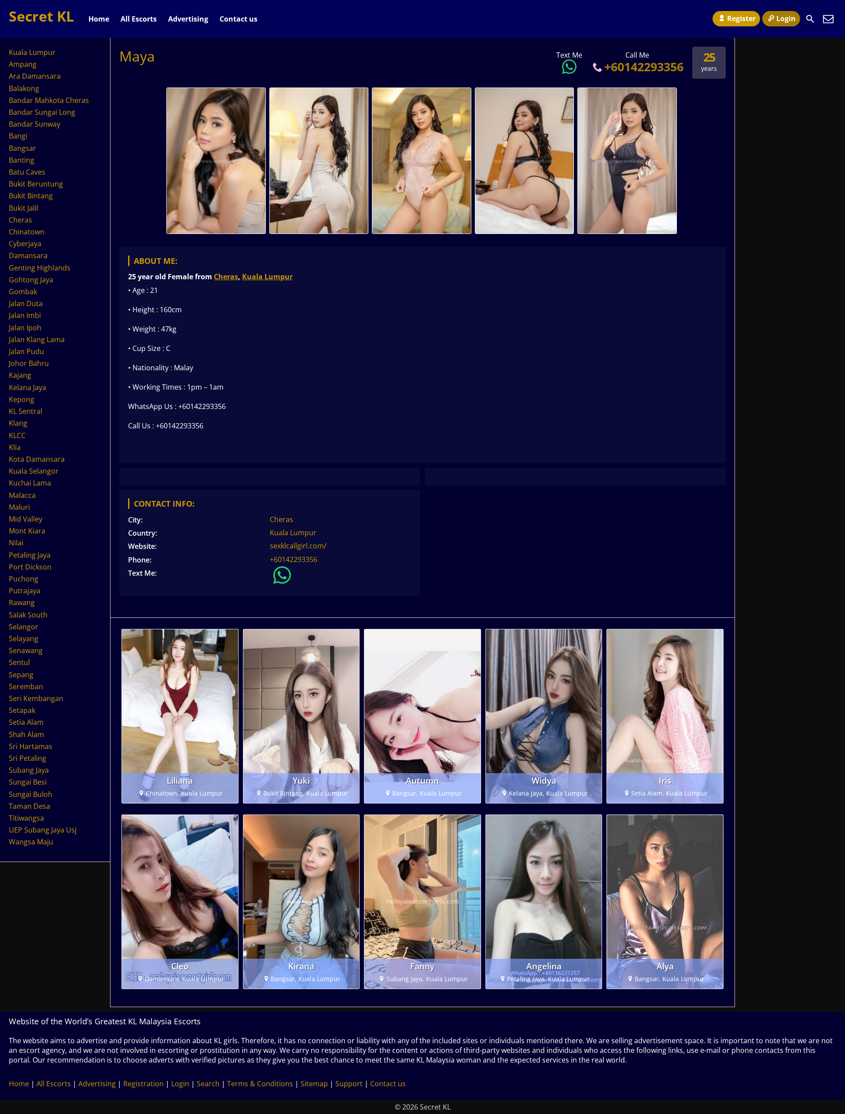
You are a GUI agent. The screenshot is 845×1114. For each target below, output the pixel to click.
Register (741, 18)
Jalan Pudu (26, 351)
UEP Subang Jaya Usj (43, 830)
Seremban (26, 686)
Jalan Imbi (25, 315)
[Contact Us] (828, 19)
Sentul (19, 662)
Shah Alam (26, 734)
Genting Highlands (39, 268)
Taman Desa (29, 806)
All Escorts (139, 19)
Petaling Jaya (30, 555)
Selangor (23, 627)
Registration (143, 1083)
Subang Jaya (29, 770)
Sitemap (314, 1083)
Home (98, 19)
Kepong (21, 399)
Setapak (22, 710)
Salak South (28, 615)
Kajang (20, 375)
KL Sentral (25, 411)
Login (786, 18)
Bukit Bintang (31, 196)
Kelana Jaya (27, 387)
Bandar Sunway (34, 124)
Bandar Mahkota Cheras (49, 100)
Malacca (22, 495)
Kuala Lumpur (267, 276)
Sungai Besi (28, 782)
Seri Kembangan (36, 698)
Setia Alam (26, 722)
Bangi (18, 136)
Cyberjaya (25, 243)
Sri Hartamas (30, 746)
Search (208, 1083)
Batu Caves (27, 172)
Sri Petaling (27, 758)
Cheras (226, 276)
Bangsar (22, 148)
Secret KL (41, 16)
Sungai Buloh (30, 794)
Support (349, 1083)
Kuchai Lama (30, 483)
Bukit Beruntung (36, 184)
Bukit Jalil (23, 208)
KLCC (17, 435)
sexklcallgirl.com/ (298, 546)
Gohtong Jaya (31, 280)
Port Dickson (30, 567)
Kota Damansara (37, 459)
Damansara (28, 255)
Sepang (21, 674)
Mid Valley (25, 519)
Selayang (23, 638)
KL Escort (144, 442)
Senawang (26, 650)
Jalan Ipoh (25, 327)
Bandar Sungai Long (42, 112)
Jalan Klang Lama (37, 339)
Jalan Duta (26, 303)
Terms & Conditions (260, 1083)
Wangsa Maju (31, 842)
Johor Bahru (29, 363)
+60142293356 (643, 66)
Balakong (24, 88)
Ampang (23, 64)
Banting (21, 160)
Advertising (188, 19)
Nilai (16, 543)
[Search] (810, 19)
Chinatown (26, 232)
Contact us (238, 19)
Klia (15, 447)
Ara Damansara (35, 76)
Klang (18, 423)
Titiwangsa (26, 818)
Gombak (23, 291)
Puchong (23, 579)
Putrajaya (24, 590)
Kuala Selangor (34, 471)
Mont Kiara (27, 531)
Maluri (19, 507)
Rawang (22, 602)
